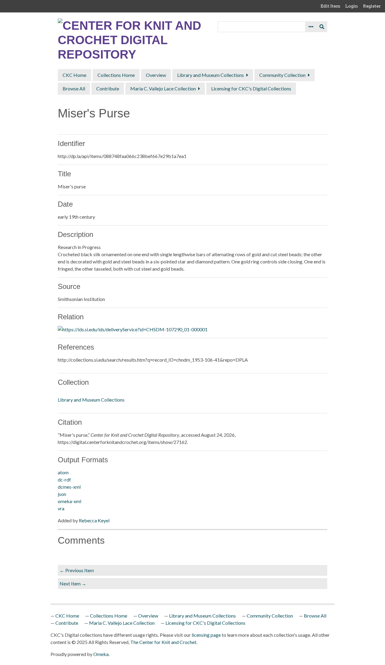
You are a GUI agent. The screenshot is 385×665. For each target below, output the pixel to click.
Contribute (107, 88)
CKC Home (74, 75)
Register (372, 6)
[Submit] (321, 26)
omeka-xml (69, 501)
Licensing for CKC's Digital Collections (251, 88)
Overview (156, 75)
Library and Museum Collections (210, 75)
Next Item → (73, 583)
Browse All (74, 88)
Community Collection (282, 75)
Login (351, 6)
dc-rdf (64, 479)
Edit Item (330, 6)
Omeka (101, 654)
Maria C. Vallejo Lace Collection (163, 88)
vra (61, 508)
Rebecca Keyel (94, 520)
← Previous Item (77, 570)
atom (63, 472)
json (62, 494)
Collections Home (116, 75)
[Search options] (311, 26)
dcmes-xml (69, 487)
